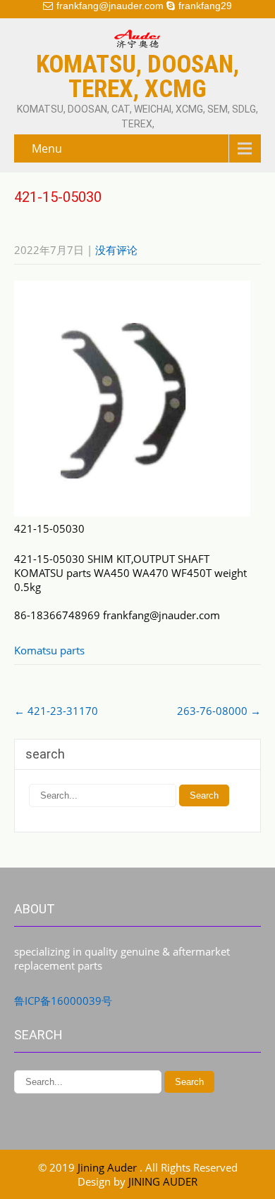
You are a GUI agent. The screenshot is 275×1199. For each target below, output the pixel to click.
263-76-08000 (219, 711)
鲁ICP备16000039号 (63, 1001)
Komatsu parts (49, 650)
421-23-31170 (56, 711)
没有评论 (116, 250)
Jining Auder (109, 1167)
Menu (47, 148)
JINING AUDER (162, 1181)
